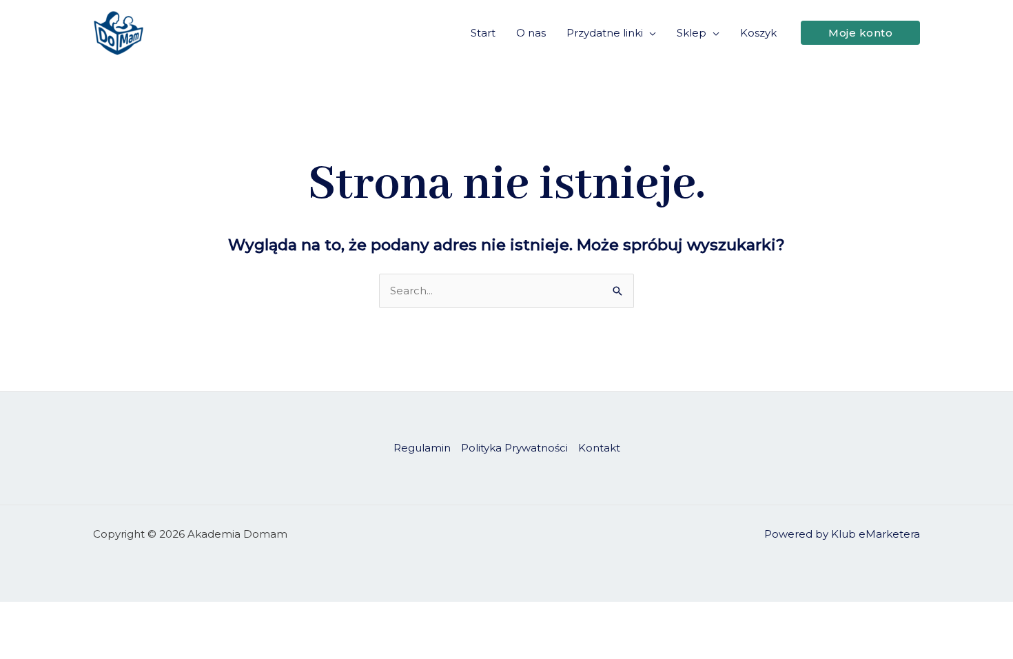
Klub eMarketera (875, 533)
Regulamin (422, 447)
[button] (860, 33)
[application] (649, 33)
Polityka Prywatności (514, 447)
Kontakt (599, 447)
